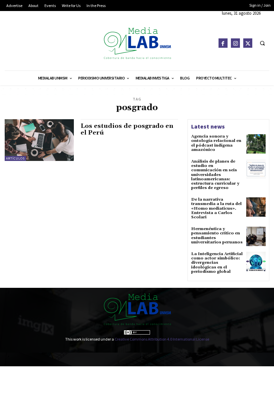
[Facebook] (223, 42)
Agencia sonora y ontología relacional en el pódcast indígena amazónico (216, 143)
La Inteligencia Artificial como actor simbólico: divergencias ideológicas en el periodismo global (217, 262)
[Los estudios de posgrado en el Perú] (39, 140)
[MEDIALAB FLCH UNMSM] (137, 42)
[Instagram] (235, 42)
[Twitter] (247, 42)
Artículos (15, 158)
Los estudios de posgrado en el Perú (127, 129)
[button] (262, 43)
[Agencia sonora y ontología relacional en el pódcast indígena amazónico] (256, 144)
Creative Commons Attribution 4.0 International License (162, 339)
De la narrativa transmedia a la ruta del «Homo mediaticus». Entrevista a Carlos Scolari (216, 208)
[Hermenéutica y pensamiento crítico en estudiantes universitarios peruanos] (256, 236)
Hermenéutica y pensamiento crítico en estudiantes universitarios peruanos (217, 235)
